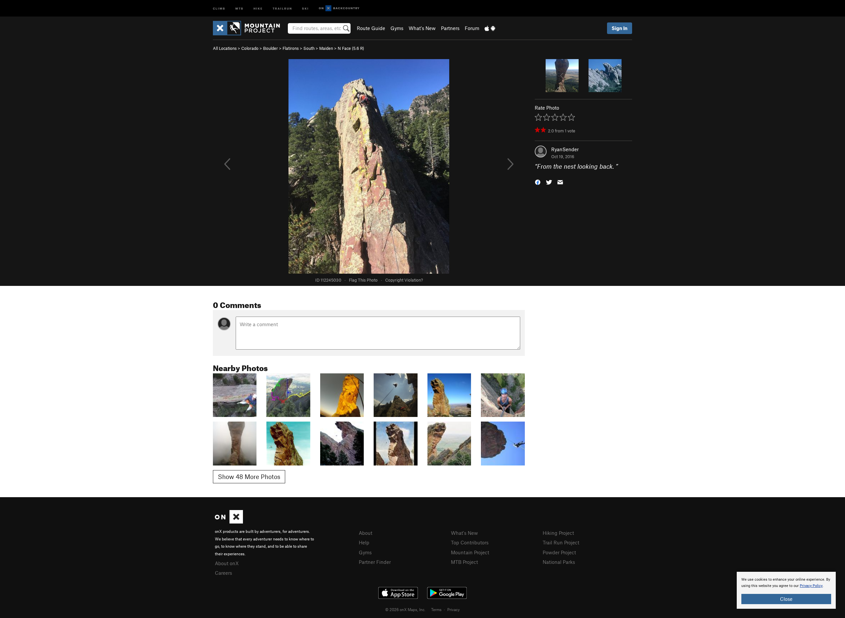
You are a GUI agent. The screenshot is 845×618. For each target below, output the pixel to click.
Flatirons (291, 48)
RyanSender (565, 149)
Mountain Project (470, 552)
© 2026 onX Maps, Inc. (405, 609)
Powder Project (559, 552)
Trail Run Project (561, 542)
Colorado (249, 48)
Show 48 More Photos (249, 476)
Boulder (270, 48)
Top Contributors (470, 542)
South (309, 48)
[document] (786, 590)
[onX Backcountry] (339, 8)
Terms (436, 609)
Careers (223, 573)
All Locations (225, 48)
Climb (219, 8)
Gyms (396, 28)
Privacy (453, 609)
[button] (538, 182)
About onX (227, 563)
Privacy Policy (811, 586)
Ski (305, 8)
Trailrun (282, 8)
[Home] (250, 28)
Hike (258, 8)
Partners (450, 28)
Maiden (326, 48)
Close (786, 599)
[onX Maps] (229, 522)
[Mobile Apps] (490, 28)
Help (364, 542)
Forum (472, 28)
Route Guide (371, 28)
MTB (239, 8)
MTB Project (464, 562)
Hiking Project (558, 533)
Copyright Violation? (404, 280)
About (365, 533)
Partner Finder (375, 562)
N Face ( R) (351, 48)
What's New (422, 28)
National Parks (559, 562)
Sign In (619, 28)
